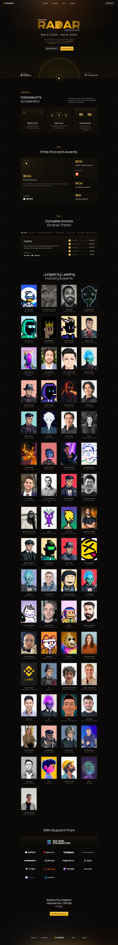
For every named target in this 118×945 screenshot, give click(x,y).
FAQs (63, 3)
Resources (45, 3)
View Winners (109, 3)
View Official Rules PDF (58, 914)
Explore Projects (51, 48)
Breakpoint (72, 3)
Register (84, 937)
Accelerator (55, 3)
